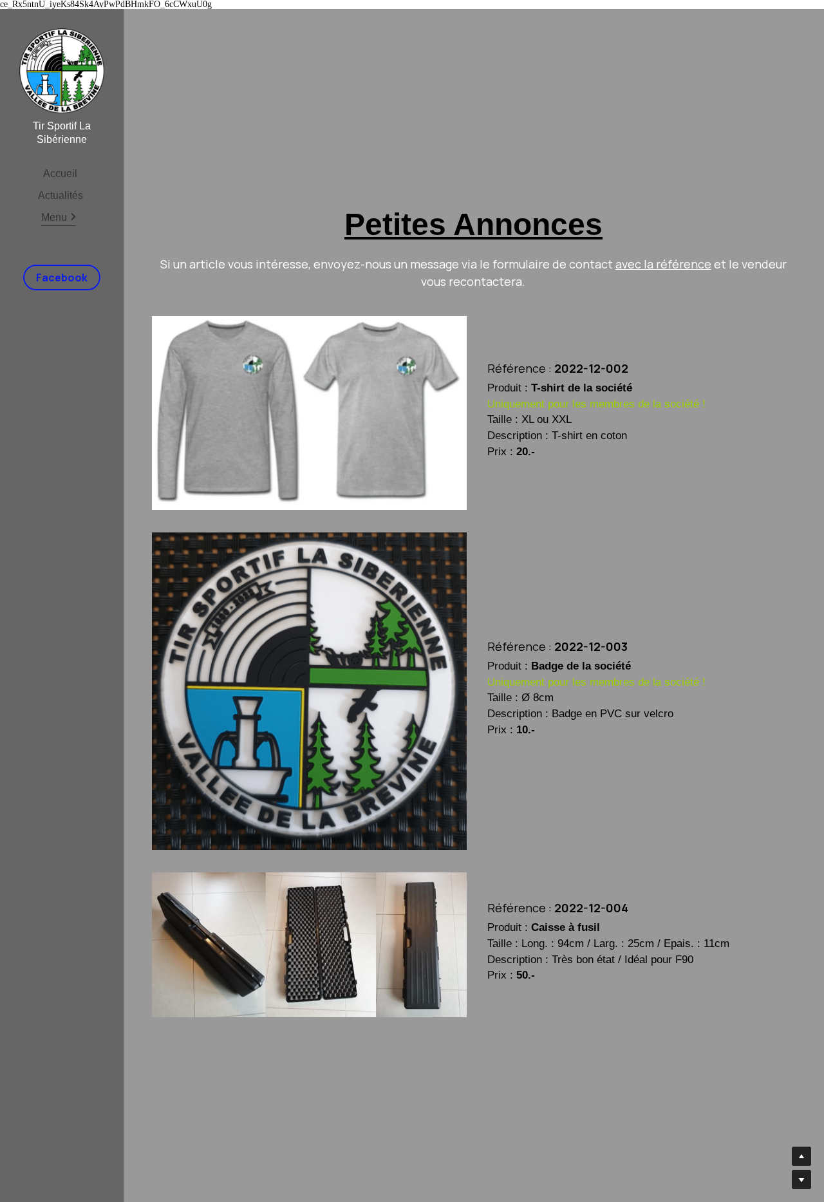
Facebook (62, 277)
